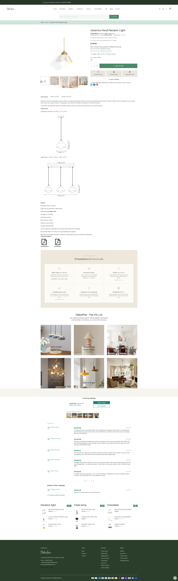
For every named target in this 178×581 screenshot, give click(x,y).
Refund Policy (104, 553)
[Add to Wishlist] (42, 510)
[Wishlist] (166, 9)
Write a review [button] (101, 402)
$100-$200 (98, 82)
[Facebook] (44, 567)
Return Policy (55, 96)
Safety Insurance (105, 565)
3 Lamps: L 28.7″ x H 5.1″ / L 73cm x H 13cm (103, 54)
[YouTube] (52, 567)
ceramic (128, 82)
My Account (123, 553)
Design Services (66, 96)
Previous (41, 82)
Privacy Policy (104, 551)
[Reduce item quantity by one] (92, 66)
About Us (84, 553)
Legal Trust (103, 563)
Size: (100, 48)
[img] (77, 428)
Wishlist (122, 551)
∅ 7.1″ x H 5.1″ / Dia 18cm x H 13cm (101, 51)
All (98, 35)
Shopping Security (124, 560)
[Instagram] (49, 567)
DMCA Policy (104, 560)
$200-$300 (104, 82)
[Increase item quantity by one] (97, 66)
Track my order (124, 558)
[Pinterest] (46, 567)
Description (44, 96)
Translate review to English (57, 495)
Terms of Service (105, 558)
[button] (159, 9)
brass (123, 82)
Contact (84, 555)
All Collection (111, 82)
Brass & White (91, 60)
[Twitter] (41, 567)
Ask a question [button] (101, 406)
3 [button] (89, 481)
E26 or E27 (53, 211)
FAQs (83, 551)
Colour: (95, 57)
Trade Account (123, 555)
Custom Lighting (105, 567)
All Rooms (118, 82)
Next (87, 82)
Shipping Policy (104, 555)
